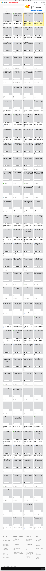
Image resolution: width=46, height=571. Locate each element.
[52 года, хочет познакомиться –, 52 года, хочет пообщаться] (28, 349)
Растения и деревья (38, 554)
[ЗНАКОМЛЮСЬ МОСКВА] (28, 219)
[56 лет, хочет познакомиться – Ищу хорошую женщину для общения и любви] (7, 306)
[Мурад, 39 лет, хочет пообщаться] (7, 90)
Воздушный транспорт (5, 548)
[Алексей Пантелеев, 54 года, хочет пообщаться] (38, 507)
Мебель (14, 549)
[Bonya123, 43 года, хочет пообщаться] (38, 479)
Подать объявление (5, 564)
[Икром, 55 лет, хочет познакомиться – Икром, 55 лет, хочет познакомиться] (17, 148)
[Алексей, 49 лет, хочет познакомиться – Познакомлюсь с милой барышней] (7, 204)
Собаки (37, 549)
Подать (13, 2)
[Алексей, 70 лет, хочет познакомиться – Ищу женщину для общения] (17, 47)
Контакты (10, 564)
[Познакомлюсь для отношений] (7, 17)
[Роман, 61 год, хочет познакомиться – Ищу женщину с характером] (7, 118)
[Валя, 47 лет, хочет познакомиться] (38, 263)
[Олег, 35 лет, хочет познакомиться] (28, 521)
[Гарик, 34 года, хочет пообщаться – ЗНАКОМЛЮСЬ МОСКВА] (17, 219)
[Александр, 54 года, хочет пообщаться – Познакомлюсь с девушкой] (17, 233)
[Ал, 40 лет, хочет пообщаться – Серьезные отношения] (7, 31)
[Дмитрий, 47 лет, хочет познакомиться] (38, 162)
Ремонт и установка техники (29, 553)
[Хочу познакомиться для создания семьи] (38, 148)
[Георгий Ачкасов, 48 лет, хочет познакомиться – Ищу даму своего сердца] (28, 75)
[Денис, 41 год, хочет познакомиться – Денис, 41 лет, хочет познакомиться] (17, 90)
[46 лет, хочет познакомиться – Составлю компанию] (28, 133)
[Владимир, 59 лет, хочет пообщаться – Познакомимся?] (38, 204)
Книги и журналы (38, 540)
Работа (37, 536)
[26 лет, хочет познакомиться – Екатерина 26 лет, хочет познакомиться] (38, 291)
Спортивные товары (5, 554)
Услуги (3, 547)
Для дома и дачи (16, 547)
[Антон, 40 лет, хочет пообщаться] (7, 521)
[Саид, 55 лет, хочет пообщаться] (38, 377)
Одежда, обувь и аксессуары (18, 536)
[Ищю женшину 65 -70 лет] (17, 104)
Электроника (28, 536)
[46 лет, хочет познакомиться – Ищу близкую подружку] (17, 291)
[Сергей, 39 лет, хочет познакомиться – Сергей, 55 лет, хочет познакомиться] (38, 176)
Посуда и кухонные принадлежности (18, 553)
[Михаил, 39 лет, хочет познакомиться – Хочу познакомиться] (38, 521)
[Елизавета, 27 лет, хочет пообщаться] (38, 75)
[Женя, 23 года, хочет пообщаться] (17, 176)
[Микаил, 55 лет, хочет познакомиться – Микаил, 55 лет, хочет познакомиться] (28, 118)
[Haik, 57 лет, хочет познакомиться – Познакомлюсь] (17, 450)
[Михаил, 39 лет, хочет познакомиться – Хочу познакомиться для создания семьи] (28, 377)
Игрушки (4, 553)
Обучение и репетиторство (29, 552)
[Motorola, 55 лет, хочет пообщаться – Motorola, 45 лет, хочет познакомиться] (7, 133)
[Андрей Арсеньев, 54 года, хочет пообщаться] (17, 435)
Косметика (14, 543)
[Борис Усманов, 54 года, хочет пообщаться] (7, 450)
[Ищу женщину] (17, 204)
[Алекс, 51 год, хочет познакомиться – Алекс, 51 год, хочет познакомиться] (17, 133)
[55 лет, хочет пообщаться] (38, 349)
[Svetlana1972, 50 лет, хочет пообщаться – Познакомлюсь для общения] (28, 47)
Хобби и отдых (38, 539)
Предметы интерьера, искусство (17, 552)
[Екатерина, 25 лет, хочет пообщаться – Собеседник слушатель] (17, 31)
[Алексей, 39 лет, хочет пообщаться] (7, 406)
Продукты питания (15, 550)
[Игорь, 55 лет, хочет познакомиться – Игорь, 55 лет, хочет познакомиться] (38, 104)
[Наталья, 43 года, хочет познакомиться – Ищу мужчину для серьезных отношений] (28, 306)
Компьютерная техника (29, 539)
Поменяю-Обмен (38, 558)
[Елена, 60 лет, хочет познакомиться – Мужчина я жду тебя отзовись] (28, 148)
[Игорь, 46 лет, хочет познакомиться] (28, 162)
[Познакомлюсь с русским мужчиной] (38, 233)
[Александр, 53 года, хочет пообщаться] (38, 464)
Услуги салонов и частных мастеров (18, 545)
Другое (14, 540)
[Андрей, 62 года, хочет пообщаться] (7, 392)
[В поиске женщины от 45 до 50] (38, 133)
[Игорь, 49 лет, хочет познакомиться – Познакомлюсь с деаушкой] (17, 377)
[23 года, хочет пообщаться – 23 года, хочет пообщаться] (17, 263)
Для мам (4, 556)
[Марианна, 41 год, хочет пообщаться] (38, 406)
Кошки (36, 550)
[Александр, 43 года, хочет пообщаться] (17, 507)
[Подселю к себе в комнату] (38, 47)
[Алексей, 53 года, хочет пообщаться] (38, 420)
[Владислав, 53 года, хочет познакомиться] (17, 521)
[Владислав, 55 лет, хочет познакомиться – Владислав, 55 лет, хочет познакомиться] (7, 219)
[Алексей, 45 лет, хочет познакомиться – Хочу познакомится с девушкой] (28, 507)
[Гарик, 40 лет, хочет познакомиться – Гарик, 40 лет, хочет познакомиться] (38, 219)
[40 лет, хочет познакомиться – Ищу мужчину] (7, 248)
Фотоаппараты (28, 540)
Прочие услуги (28, 557)
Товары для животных (38, 552)
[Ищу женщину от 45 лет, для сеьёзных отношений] (38, 17)
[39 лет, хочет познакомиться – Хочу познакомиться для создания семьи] (17, 349)
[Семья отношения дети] (28, 277)
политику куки (15, 568)
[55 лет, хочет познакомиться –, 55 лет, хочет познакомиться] (7, 263)
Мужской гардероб (15, 538)
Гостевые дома (38, 561)
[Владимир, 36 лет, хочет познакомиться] (17, 464)
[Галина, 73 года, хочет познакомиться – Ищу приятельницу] (7, 104)
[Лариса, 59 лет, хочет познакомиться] (38, 363)
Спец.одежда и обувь (16, 539)
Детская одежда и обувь (6, 552)
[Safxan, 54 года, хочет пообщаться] (17, 493)
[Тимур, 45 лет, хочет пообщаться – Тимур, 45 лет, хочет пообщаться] (7, 75)
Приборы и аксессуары (16, 544)
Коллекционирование (6, 540)
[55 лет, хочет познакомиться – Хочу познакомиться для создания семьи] (17, 363)
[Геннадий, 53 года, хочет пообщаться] (7, 493)
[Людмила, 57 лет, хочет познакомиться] (7, 190)
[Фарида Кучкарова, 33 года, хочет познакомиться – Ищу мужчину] (17, 75)
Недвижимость (5, 536)
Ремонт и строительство (16, 548)
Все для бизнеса (29, 544)
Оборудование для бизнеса (29, 545)
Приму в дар (37, 557)
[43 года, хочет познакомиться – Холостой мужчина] (7, 291)
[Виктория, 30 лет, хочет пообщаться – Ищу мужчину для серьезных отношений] (28, 176)
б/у (6, 11)
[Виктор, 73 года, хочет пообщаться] (38, 450)
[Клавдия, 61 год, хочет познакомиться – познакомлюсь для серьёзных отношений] (28, 31)
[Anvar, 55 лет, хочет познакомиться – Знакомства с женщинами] (7, 148)
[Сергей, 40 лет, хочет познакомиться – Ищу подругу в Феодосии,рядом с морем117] (38, 435)
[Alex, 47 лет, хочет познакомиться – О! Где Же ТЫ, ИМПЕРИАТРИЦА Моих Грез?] (7, 162)
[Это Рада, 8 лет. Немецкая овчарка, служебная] (28, 406)
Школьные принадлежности (6, 557)
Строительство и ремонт (29, 550)
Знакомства (38, 545)
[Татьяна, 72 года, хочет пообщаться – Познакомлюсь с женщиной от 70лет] (17, 118)
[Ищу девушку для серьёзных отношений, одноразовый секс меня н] (38, 277)
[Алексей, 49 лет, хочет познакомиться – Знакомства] (38, 190)
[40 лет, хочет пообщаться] (7, 334)
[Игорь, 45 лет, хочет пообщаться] (17, 248)
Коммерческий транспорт (6, 545)
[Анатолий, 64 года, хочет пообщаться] (28, 493)
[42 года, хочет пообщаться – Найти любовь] (38, 118)
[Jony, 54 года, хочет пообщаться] (28, 392)
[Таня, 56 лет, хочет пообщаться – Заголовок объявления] (7, 61)
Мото (3, 543)
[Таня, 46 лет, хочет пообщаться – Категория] (17, 61)
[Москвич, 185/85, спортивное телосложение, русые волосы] (28, 61)
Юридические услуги (28, 554)
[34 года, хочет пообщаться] (28, 291)
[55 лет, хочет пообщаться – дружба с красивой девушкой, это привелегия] (38, 248)
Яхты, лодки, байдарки (5, 549)
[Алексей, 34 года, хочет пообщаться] (7, 464)
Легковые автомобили (5, 544)
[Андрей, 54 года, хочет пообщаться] (7, 420)
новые (4, 11)
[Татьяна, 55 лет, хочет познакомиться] (28, 104)
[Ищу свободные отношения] (7, 277)
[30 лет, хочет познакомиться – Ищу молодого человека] (28, 263)
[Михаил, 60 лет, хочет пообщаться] (28, 420)
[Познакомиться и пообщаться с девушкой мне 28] (7, 377)
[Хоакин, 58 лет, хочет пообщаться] (28, 450)
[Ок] (17, 406)
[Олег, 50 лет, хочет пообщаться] (7, 507)
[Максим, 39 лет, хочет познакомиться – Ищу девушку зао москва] (7, 47)
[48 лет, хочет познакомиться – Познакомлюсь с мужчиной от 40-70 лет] (38, 320)
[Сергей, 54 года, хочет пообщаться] (38, 90)
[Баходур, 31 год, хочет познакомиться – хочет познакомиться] (28, 90)
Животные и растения (39, 548)
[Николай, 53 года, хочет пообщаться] (28, 435)
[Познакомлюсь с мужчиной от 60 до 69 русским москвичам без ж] (28, 363)
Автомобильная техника (29, 538)
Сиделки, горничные (28, 556)
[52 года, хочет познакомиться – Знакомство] (28, 334)
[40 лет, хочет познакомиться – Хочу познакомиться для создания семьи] (7, 320)
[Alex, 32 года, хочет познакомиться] (28, 479)
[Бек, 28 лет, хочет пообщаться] (28, 464)
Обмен (3, 538)
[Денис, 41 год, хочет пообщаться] (38, 392)
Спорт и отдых (37, 541)
